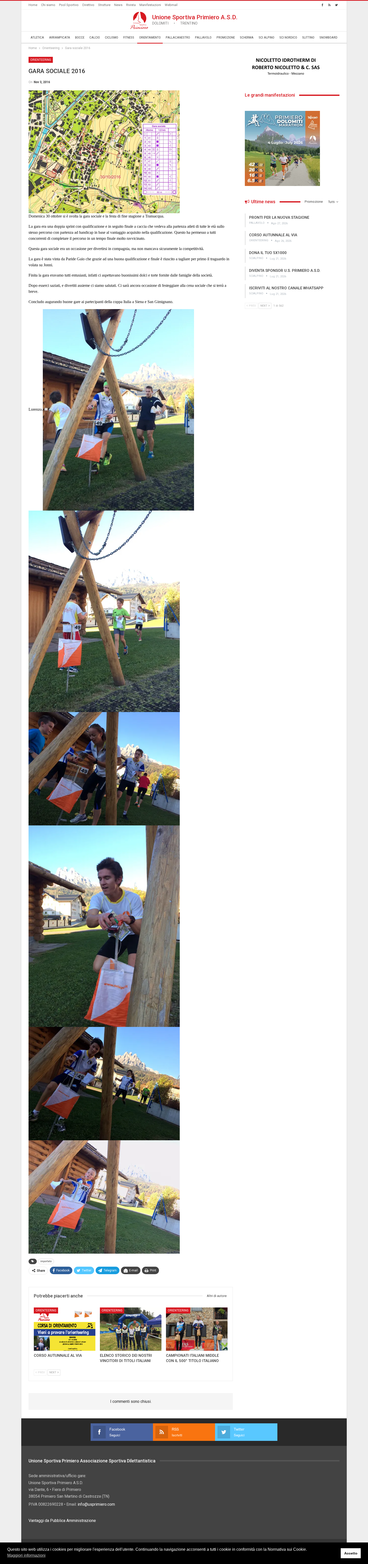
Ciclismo (111, 37)
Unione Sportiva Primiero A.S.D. (195, 20)
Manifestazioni (150, 5)
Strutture (104, 5)
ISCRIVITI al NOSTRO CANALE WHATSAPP (286, 288)
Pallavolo (203, 37)
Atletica (37, 37)
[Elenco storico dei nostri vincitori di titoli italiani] (130, 1329)
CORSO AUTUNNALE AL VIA (273, 235)
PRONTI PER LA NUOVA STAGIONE (279, 217)
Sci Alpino (266, 37)
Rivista (131, 5)
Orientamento (150, 37)
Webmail (171, 5)
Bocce (79, 37)
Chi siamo (48, 5)
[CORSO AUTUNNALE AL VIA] (64, 1329)
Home (33, 5)
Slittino (308, 37)
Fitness (128, 37)
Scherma (247, 37)
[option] (292, 67)
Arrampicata (59, 37)
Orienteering (40, 60)
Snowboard (328, 37)
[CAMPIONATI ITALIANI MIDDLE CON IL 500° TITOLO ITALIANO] (197, 1329)
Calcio (94, 37)
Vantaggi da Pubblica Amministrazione (62, 1520)
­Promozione (226, 37)
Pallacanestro (178, 37)
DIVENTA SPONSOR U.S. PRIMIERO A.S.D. (284, 270)
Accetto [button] (350, 1553)
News (118, 5)
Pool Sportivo (69, 5)
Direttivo (88, 5)
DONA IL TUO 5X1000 (268, 253)
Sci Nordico (288, 37)
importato (46, 1261)
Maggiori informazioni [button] (26, 1555)
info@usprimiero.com (96, 1504)
